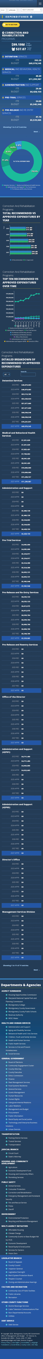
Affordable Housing (16, 1230)
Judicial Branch (10, 1149)
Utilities (11, 1316)
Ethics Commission (15, 1076)
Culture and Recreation (14, 1287)
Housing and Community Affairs (20, 1174)
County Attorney (14, 1069)
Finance (11, 1079)
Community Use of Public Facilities (21, 1291)
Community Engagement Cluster (21, 1065)
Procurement (13, 1112)
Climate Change (14, 1233)
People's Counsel (15, 1279)
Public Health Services (17, 1044)
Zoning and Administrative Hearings (22, 1282)
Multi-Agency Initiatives (15, 1226)
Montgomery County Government (21, 1008)
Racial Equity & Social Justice (19, 1247)
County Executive (15, 1072)
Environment (9, 1214)
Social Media (15, 1345)
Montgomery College (16, 1005)
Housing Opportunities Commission (22, 995)
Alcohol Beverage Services (18, 1306)
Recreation (12, 1297)
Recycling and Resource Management (23, 1221)
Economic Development (17, 1243)
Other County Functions (15, 1302)
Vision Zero (12, 1253)
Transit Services (14, 1141)
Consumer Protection (16, 1189)
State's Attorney (14, 1156)
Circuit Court (13, 1153)
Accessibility (25, 1342)
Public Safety (8, 1182)
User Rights (16, 1342)
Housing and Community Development (15, 1162)
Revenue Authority (15, 1015)
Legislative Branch (12, 1258)
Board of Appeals (15, 1262)
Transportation (10, 1134)
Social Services (14, 1054)
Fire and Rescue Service (17, 1202)
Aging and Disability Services (19, 1030)
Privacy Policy (5, 1342)
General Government (13, 1058)
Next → (37, 131)
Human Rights (14, 1099)
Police (10, 1206)
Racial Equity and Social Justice (20, 1119)
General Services (14, 1089)
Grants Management (16, 1092)
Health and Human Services (16, 1023)
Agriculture (12, 1167)
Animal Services (14, 1186)
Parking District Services (17, 1138)
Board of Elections (15, 1062)
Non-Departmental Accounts (19, 1312)
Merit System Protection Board (20, 1275)
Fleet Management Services (19, 1082)
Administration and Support (19, 1027)
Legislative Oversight (16, 1272)
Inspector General (15, 1269)
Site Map (35, 1345)
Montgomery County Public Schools (22, 1011)
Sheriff (11, 1209)
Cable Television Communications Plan (23, 1309)
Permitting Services (16, 1177)
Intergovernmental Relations (19, 1102)
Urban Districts (14, 1129)
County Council (14, 1265)
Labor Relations (14, 1106)
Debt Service (8, 1320)
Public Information (15, 1116)
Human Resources (15, 1096)
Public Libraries (14, 1294)
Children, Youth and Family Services (22, 1037)
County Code (25, 1345)
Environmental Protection (18, 1218)
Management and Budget (18, 1109)
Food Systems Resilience (17, 1086)
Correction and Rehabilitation (15, 34)
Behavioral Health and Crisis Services (22, 1033)
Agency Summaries (11, 991)
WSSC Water (13, 1018)
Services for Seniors (16, 1250)
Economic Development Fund (19, 1171)
